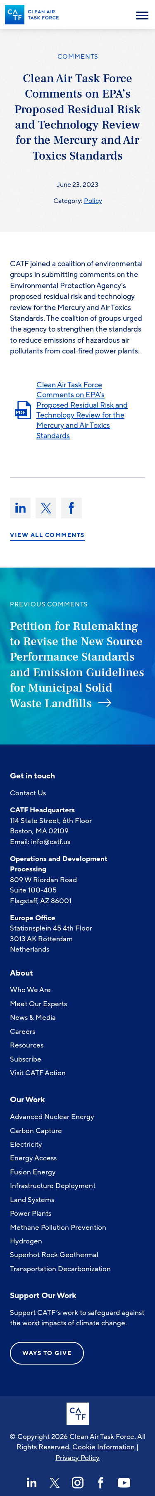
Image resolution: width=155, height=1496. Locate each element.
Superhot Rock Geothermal (54, 1255)
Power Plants (30, 1213)
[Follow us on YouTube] (124, 1482)
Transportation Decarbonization (60, 1269)
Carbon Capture (36, 1131)
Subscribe (25, 1059)
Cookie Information (103, 1447)
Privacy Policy (77, 1458)
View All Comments (47, 535)
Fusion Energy (33, 1172)
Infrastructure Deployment (52, 1186)
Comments (77, 56)
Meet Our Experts (38, 1004)
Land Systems (32, 1200)
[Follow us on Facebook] (100, 1482)
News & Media (33, 1017)
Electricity (26, 1144)
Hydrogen (26, 1241)
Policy (93, 200)
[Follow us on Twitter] (54, 1482)
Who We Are (30, 990)
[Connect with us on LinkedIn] (31, 1482)
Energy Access (33, 1158)
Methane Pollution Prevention (58, 1227)
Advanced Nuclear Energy (52, 1116)
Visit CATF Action (38, 1073)
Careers (22, 1031)
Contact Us (28, 793)
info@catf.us (50, 842)
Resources (26, 1045)
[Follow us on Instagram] (77, 1482)
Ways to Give (47, 1353)
